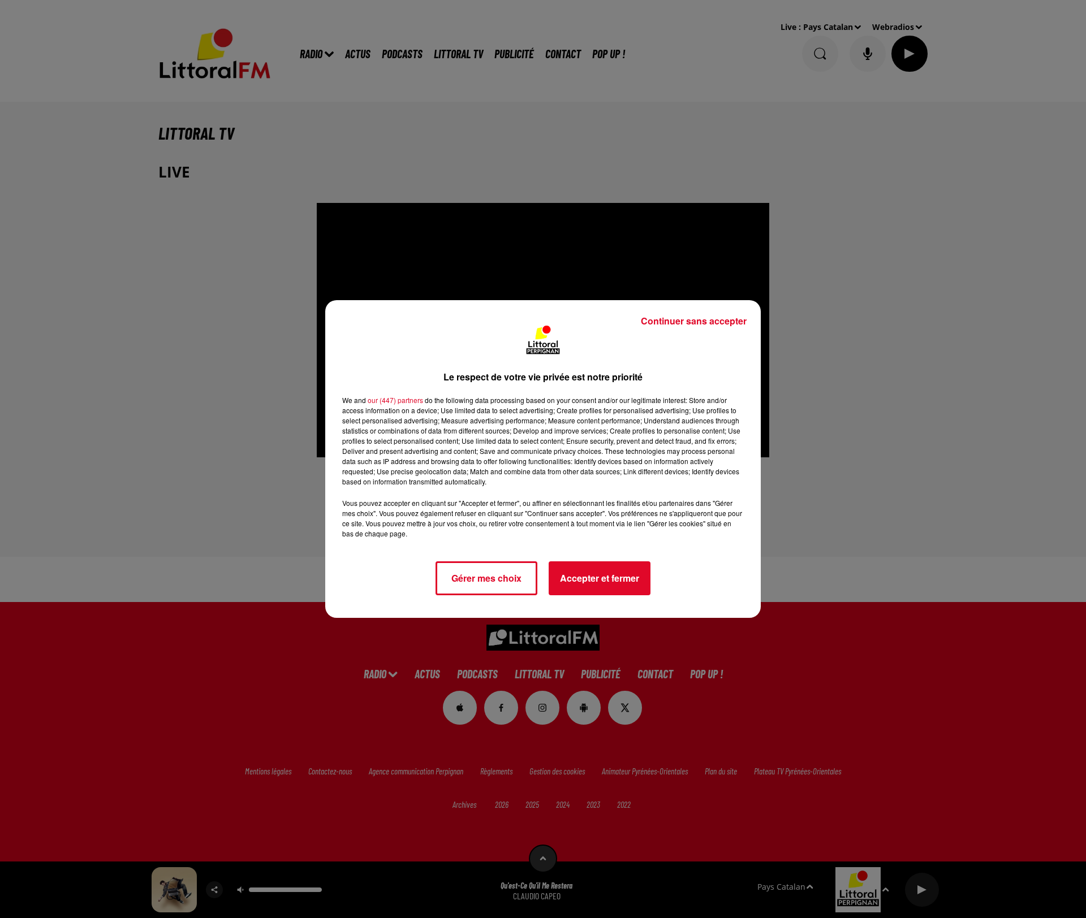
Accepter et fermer (599, 577)
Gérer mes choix (486, 577)
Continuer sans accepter (694, 320)
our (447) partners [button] (395, 400)
